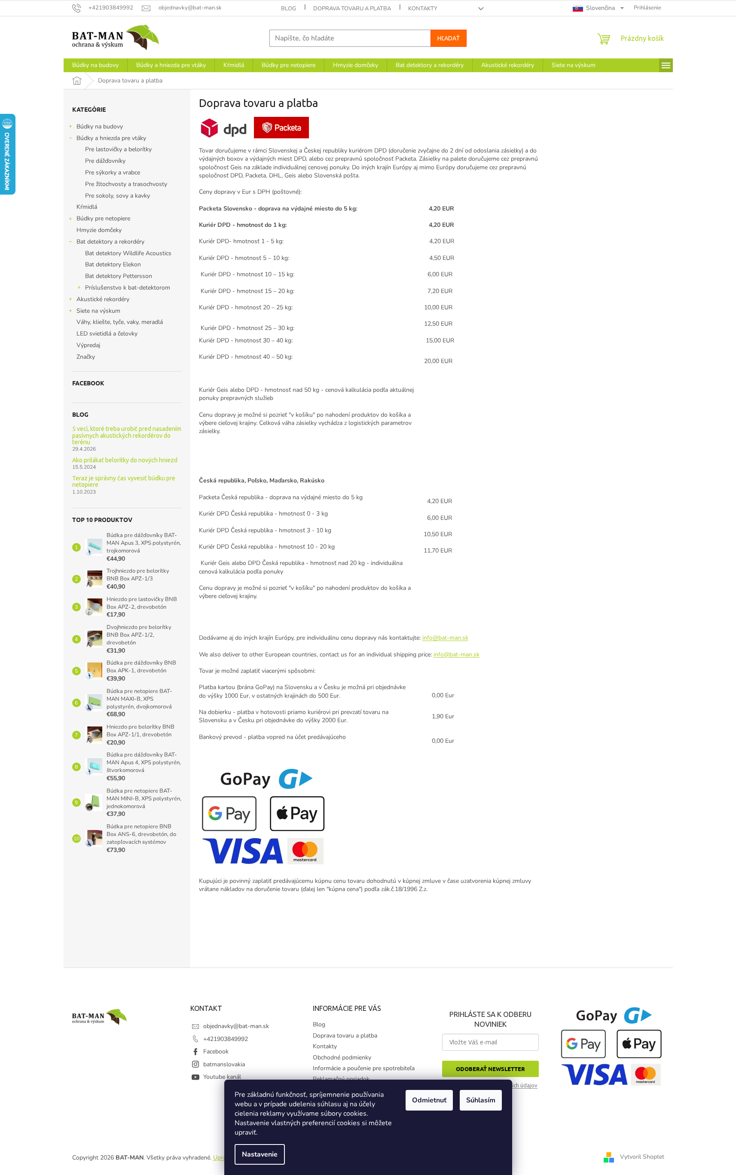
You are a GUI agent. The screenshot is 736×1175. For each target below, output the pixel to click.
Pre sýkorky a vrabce (112, 172)
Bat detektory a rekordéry (110, 242)
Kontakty (422, 8)
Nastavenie (260, 1154)
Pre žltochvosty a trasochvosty (126, 184)
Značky (85, 357)
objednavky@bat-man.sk (236, 1026)
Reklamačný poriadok (341, 1079)
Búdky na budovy (99, 126)
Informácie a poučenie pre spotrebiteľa (364, 1068)
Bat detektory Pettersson (118, 276)
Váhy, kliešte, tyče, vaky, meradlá (119, 322)
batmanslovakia (224, 1064)
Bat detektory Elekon (113, 264)
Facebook (216, 1051)
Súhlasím (480, 1100)
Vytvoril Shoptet (642, 1157)
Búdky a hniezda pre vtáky (111, 138)
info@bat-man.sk (445, 638)
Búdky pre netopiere (103, 218)
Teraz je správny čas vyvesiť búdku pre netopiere (123, 481)
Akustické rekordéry (102, 299)
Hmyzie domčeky (99, 230)
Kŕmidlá (86, 207)
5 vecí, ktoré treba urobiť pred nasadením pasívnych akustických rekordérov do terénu (126, 436)
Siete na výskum (98, 311)
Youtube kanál (222, 1077)
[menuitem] (95, 65)
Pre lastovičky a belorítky (118, 149)
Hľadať (448, 38)
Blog (288, 8)
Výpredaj (88, 345)
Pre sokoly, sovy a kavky (117, 196)
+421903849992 (225, 1039)
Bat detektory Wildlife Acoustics (128, 253)
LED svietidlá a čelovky (106, 334)
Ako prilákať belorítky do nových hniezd (124, 460)
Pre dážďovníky (105, 161)
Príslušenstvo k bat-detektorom (127, 288)
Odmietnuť (429, 1100)
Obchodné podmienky (342, 1057)
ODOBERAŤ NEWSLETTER (490, 1068)
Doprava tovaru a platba (352, 8)
